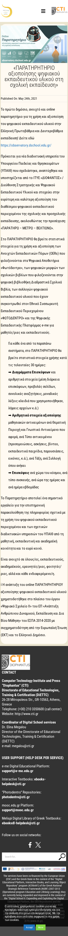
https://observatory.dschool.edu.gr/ (26, 145)
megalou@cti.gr (23, 746)
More (40, 927)
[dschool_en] (7, 5)
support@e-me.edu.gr (17, 771)
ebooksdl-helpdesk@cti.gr (21, 823)
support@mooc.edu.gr (18, 810)
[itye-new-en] (59, 8)
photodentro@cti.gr (16, 797)
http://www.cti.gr (26, 714)
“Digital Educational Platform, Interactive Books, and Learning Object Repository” (34, 882)
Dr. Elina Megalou (14, 727)
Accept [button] (29, 927)
